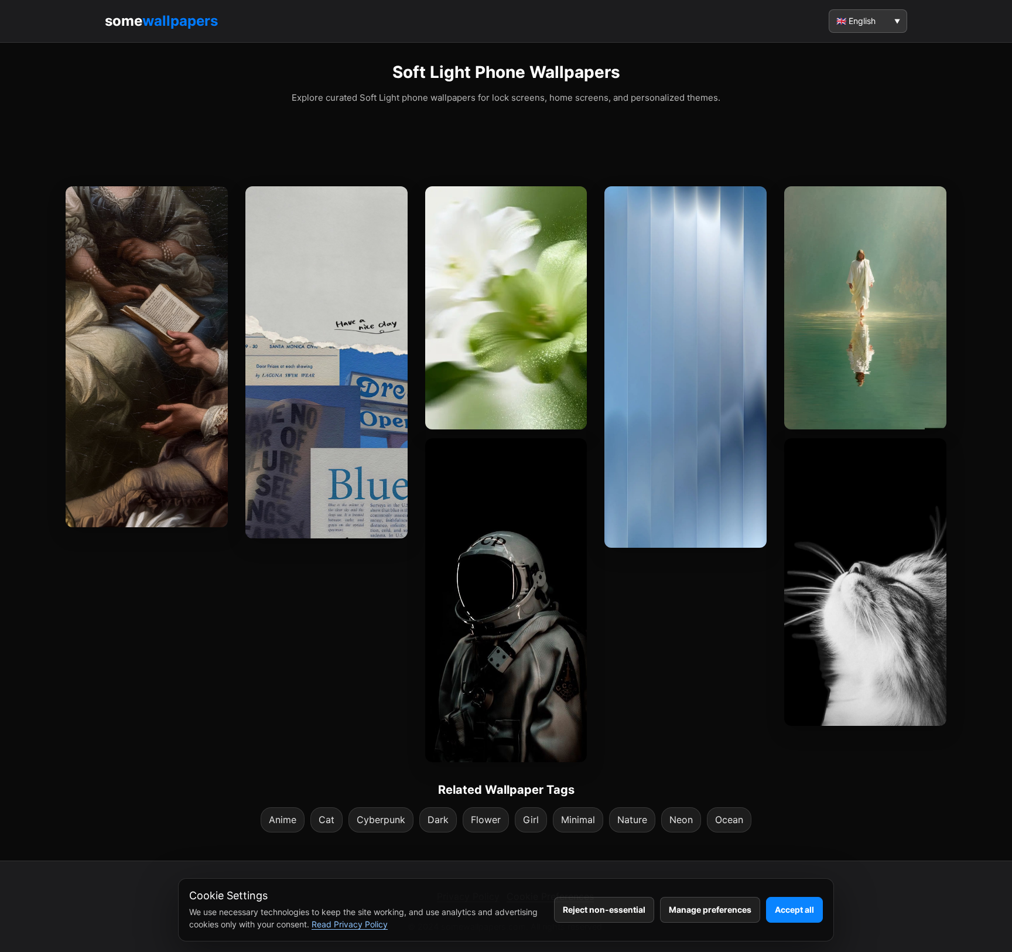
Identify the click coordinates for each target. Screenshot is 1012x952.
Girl (531, 819)
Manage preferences (710, 910)
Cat (326, 819)
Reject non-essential (604, 910)
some (161, 20)
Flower (486, 819)
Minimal (578, 819)
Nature (632, 819)
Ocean (729, 819)
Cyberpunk (381, 819)
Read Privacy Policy (350, 924)
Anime (282, 819)
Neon (681, 819)
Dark (438, 819)
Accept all (794, 910)
